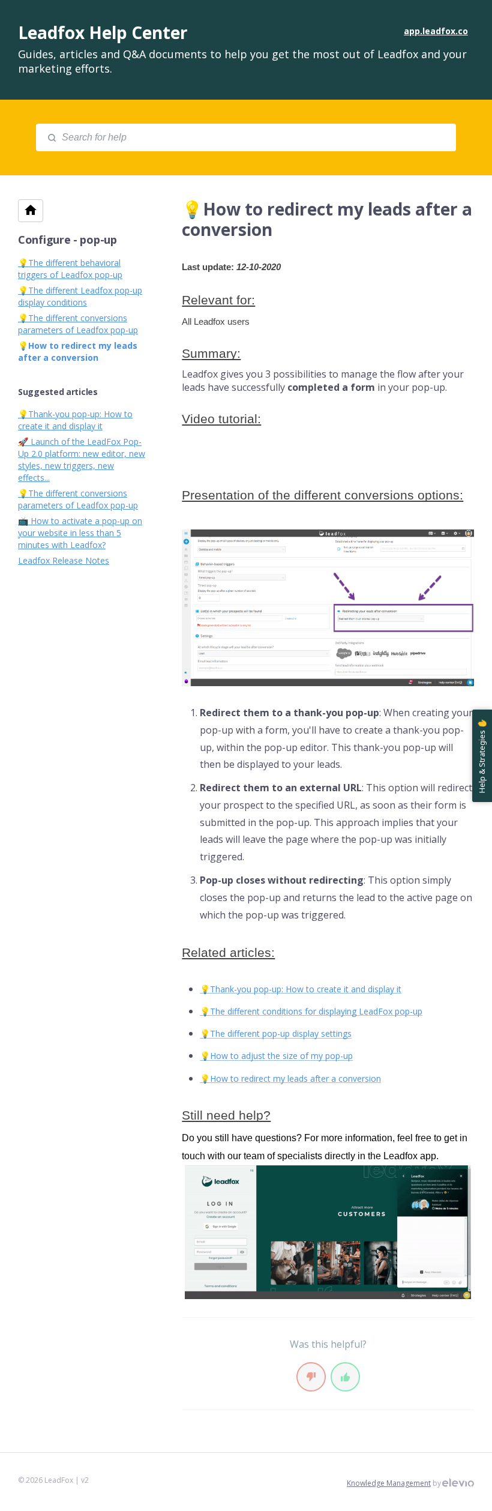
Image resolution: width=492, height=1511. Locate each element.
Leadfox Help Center (103, 32)
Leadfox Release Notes (63, 560)
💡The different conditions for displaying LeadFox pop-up (311, 1011)
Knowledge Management (389, 1483)
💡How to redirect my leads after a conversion (290, 1078)
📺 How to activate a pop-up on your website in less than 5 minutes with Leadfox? (80, 532)
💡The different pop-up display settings (276, 1033)
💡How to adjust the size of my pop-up (276, 1055)
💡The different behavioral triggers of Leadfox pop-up (70, 268)
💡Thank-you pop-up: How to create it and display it (300, 989)
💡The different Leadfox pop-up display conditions (80, 296)
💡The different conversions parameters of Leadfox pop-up (78, 324)
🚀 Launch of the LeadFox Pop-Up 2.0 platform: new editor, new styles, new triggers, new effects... (81, 459)
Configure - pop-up (67, 239)
